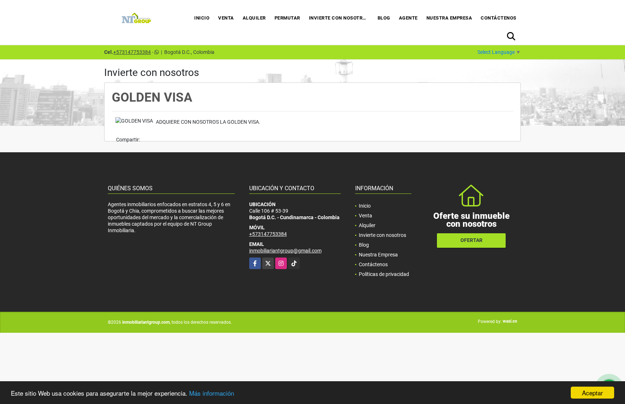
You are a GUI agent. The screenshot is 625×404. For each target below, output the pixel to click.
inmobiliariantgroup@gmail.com (285, 251)
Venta (226, 18)
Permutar (287, 18)
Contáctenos (498, 18)
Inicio (201, 18)
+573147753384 (132, 52)
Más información (211, 392)
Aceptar (592, 392)
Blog (384, 18)
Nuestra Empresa (449, 18)
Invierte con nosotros (339, 18)
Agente (408, 18)
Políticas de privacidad (384, 274)
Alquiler (254, 18)
